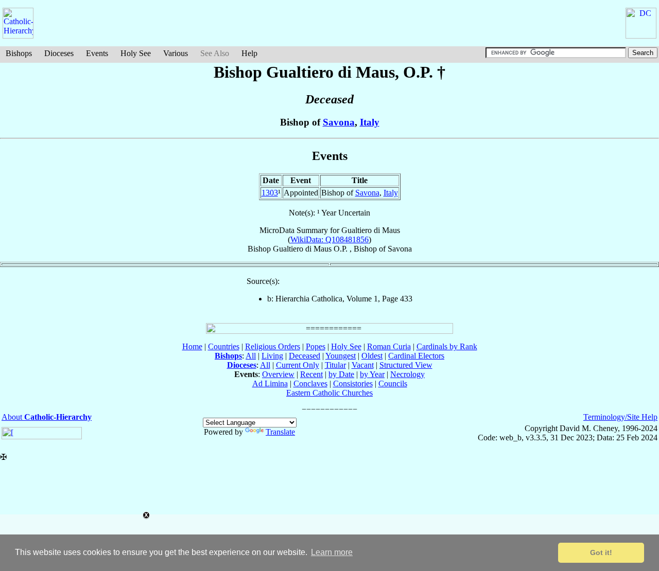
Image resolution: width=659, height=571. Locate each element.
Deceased (304, 355)
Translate (280, 431)
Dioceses (59, 53)
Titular (335, 365)
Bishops (19, 53)
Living (272, 355)
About (47, 417)
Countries (223, 346)
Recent (311, 374)
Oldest (372, 355)
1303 (270, 192)
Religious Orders (272, 346)
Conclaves (310, 383)
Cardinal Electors (416, 355)
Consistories (353, 383)
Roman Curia (389, 346)
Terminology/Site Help (620, 417)
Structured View (405, 365)
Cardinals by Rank (447, 346)
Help (249, 53)
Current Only (297, 365)
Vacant (363, 365)
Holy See (135, 53)
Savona (339, 122)
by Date (341, 374)
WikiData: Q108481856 (329, 239)
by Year (372, 374)
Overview (278, 374)
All (251, 355)
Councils (392, 383)
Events (97, 53)
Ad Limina (270, 383)
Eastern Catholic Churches (329, 392)
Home (192, 346)
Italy (369, 122)
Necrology (407, 374)
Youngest (340, 355)
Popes (315, 346)
